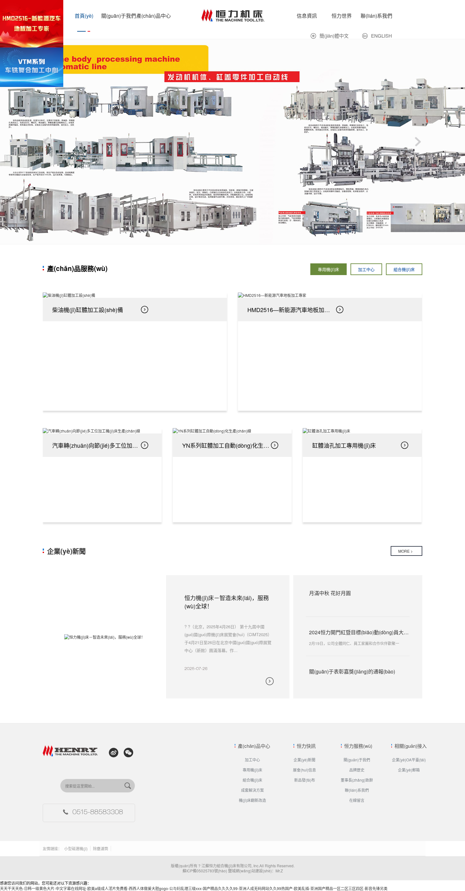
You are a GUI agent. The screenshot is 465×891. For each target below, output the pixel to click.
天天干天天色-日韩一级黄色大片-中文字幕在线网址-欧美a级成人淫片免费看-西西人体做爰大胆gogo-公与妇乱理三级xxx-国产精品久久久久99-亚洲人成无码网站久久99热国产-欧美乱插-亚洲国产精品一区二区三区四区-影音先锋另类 (194, 888)
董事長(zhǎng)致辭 (357, 780)
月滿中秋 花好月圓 (330, 593)
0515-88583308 (97, 813)
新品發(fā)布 (304, 780)
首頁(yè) (84, 15)
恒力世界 (342, 15)
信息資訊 (307, 15)
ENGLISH (381, 35)
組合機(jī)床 (404, 269)
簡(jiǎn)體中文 (334, 35)
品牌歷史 (356, 769)
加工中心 (366, 269)
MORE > (405, 551)
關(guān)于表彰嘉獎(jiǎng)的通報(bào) (352, 671)
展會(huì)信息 (304, 769)
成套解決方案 (252, 790)
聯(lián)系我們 (376, 15)
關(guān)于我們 (118, 15)
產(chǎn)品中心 (153, 15)
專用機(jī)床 (210, 2)
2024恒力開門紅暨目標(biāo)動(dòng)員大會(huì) (364, 632)
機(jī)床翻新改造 (252, 800)
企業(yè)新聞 (66, 551)
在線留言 (356, 800)
